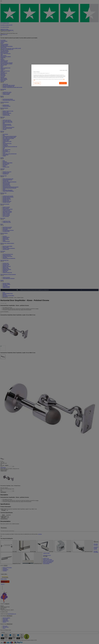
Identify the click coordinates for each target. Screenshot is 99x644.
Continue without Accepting (63, 70)
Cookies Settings (37, 83)
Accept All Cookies (63, 83)
